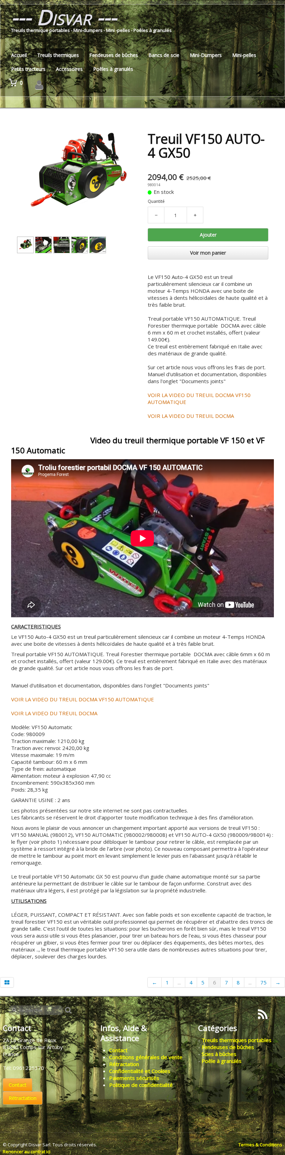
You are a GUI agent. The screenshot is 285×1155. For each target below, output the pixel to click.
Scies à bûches (219, 1053)
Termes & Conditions (260, 1144)
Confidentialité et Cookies (139, 1070)
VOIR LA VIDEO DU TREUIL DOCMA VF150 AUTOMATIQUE (82, 699)
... (179, 982)
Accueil (19, 55)
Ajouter (208, 234)
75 (263, 982)
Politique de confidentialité (141, 1084)
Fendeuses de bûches (113, 55)
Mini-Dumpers (206, 55)
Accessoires (69, 69)
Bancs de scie (163, 55)
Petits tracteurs (28, 69)
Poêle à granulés (222, 1060)
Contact (17, 1084)
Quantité (156, 201)
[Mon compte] (39, 84)
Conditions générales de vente (145, 1057)
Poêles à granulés (113, 69)
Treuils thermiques (58, 55)
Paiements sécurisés (134, 1077)
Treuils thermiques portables (236, 1040)
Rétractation (22, 1098)
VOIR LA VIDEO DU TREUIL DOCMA (191, 415)
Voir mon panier (208, 252)
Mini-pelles (244, 55)
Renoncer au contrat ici (26, 1151)
